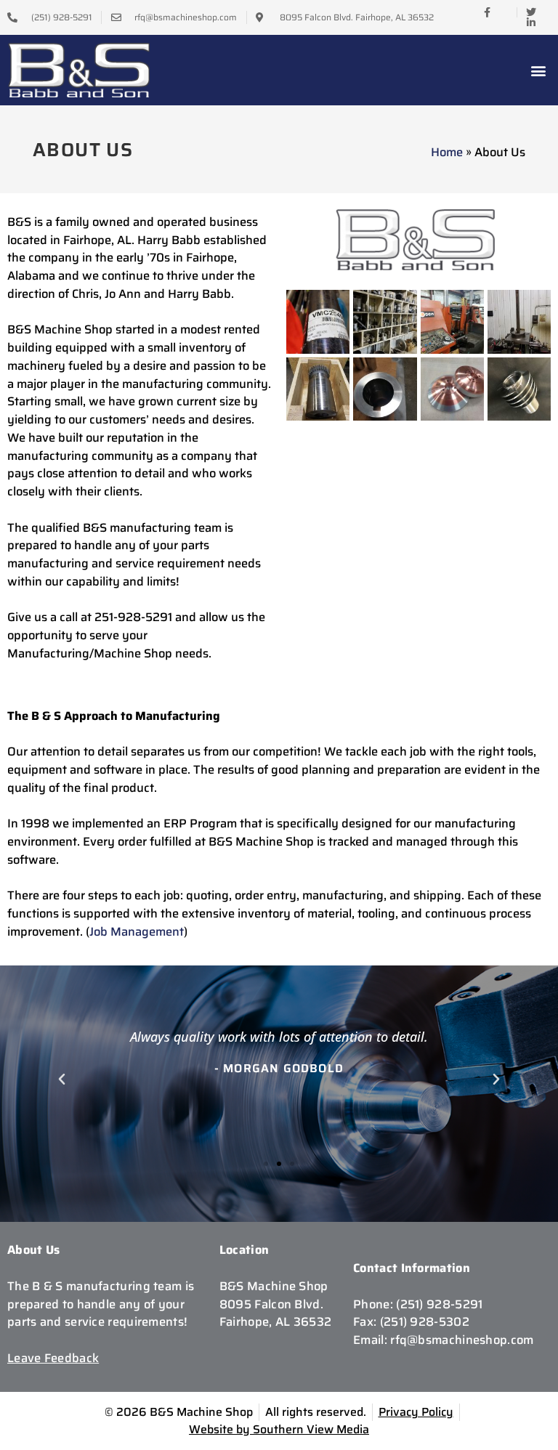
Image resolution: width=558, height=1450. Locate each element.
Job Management (136, 931)
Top (523, 1415)
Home (447, 151)
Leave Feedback (53, 1357)
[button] (539, 70)
